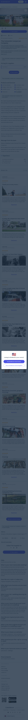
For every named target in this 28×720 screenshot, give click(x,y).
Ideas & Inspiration (5, 688)
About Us (3, 666)
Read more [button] (3, 54)
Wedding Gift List (5, 690)
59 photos (5, 35)
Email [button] (14, 538)
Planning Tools (4, 684)
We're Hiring (4, 668)
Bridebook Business (5, 678)
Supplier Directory (5, 686)
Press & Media (4, 670)
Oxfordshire (5, 38)
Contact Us (3, 672)
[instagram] (13, 547)
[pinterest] (16, 547)
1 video (11, 35)
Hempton (10, 38)
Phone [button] (23, 538)
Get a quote (15, 31)
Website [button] (6, 538)
